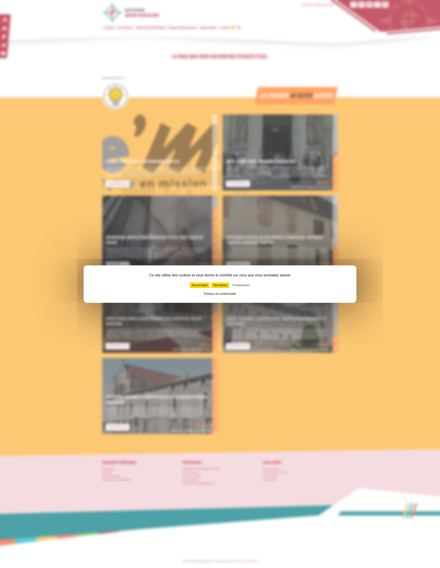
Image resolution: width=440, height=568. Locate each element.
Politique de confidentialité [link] (220, 293)
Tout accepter (199, 285)
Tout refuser (220, 285)
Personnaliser (241, 285)
